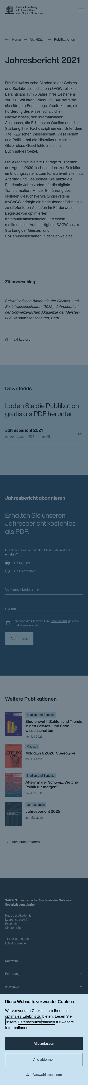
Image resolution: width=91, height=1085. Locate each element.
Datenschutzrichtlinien (36, 1021)
